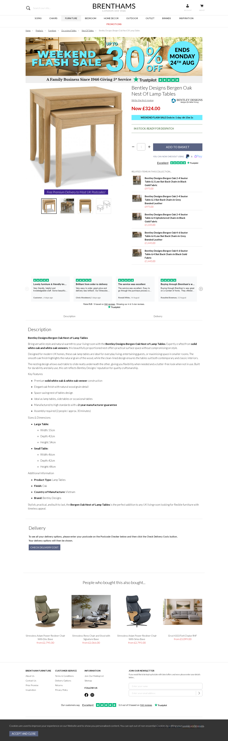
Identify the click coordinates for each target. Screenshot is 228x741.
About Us (30, 676)
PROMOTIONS (114, 24)
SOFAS (38, 18)
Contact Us (31, 680)
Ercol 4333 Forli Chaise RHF (182, 635)
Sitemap (88, 680)
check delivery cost (44, 547)
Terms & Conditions (64, 676)
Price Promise (32, 685)
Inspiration (31, 690)
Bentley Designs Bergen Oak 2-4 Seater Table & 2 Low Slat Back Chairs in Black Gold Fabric (166, 181)
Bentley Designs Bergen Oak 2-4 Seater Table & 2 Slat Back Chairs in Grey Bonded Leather (166, 200)
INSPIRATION (186, 18)
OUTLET (150, 18)
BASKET (202, 10)
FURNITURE (71, 18)
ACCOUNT (188, 10)
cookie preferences (193, 725)
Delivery (158, 316)
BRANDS (166, 18)
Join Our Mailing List (94, 676)
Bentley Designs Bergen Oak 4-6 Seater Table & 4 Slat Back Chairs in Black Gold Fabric (166, 254)
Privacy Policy (61, 690)
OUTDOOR (132, 18)
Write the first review (143, 100)
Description (69, 316)
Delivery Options (63, 680)
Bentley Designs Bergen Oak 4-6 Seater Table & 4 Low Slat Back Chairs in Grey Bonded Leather (166, 236)
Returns (59, 685)
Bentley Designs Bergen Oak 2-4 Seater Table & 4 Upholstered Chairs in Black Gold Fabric (166, 218)
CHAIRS (53, 18)
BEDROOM (90, 18)
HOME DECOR (111, 18)
